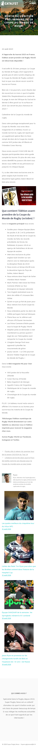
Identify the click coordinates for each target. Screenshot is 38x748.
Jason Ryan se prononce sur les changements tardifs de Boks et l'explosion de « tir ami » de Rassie (16, 658)
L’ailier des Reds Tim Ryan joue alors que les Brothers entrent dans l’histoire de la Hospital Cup (19, 569)
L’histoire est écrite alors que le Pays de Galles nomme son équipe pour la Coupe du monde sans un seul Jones (18, 461)
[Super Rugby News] (9, 3)
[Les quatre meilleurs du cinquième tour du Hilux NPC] (19, 518)
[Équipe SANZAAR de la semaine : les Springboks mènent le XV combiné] (19, 607)
